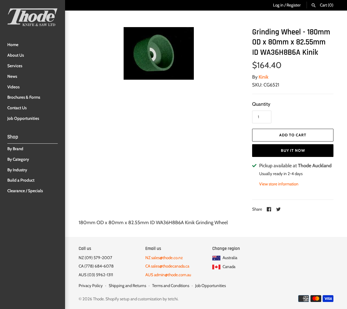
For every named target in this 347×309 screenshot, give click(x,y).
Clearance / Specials (25, 190)
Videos (13, 86)
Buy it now (293, 150)
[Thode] (32, 17)
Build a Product (20, 180)
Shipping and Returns (127, 285)
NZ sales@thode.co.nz (164, 257)
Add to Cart (292, 135)
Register (294, 5)
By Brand (15, 148)
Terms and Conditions (170, 285)
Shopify (112, 298)
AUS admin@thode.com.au (168, 274)
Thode (98, 298)
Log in (278, 5)
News (12, 76)
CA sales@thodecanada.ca (167, 266)
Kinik (263, 77)
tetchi (173, 298)
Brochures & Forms (23, 97)
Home (12, 44)
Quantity (261, 104)
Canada (228, 266)
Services (14, 65)
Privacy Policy (91, 285)
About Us (15, 55)
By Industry (17, 169)
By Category (18, 159)
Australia (229, 257)
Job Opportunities (23, 118)
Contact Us (17, 107)
